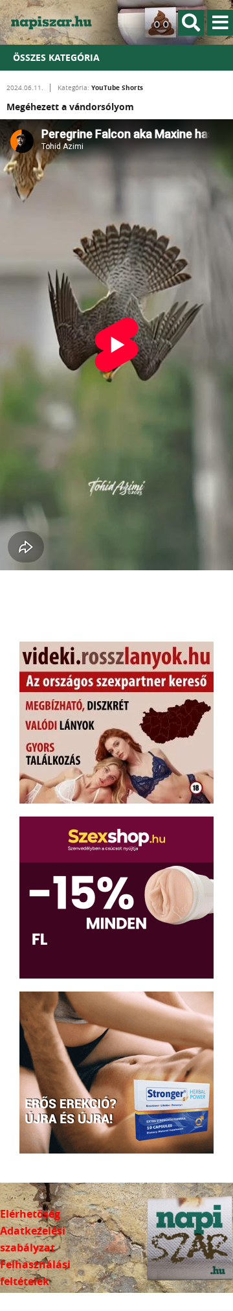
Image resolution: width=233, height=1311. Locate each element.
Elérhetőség (30, 1214)
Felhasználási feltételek (35, 1272)
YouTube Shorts (117, 87)
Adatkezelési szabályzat (32, 1239)
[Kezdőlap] (58, 22)
